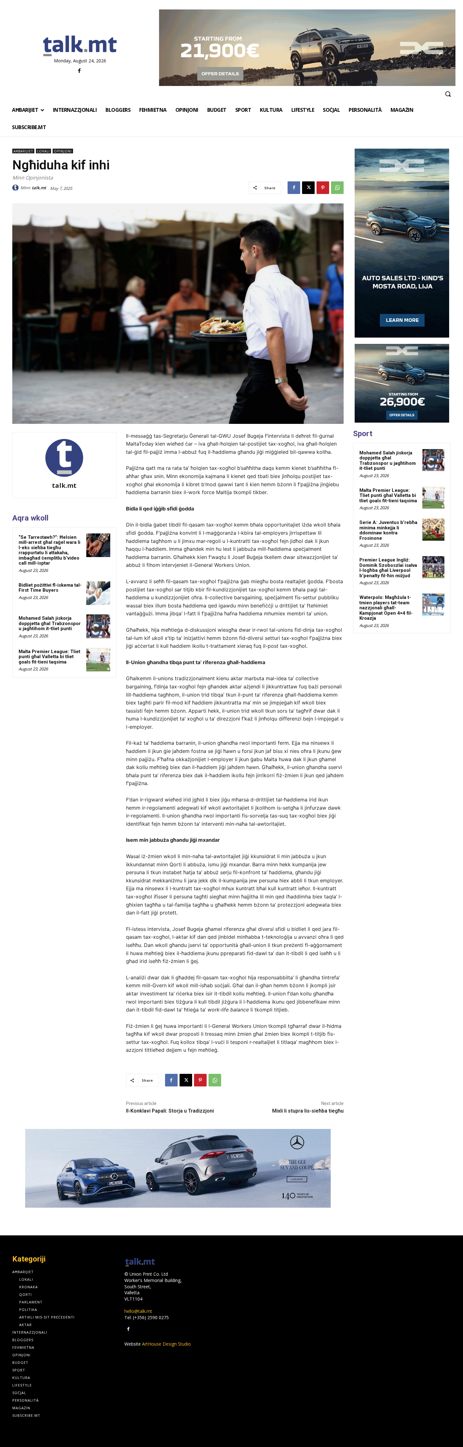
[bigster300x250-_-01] (402, 383)
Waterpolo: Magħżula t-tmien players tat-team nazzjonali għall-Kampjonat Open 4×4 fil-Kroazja (386, 608)
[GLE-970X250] (178, 1168)
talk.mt (39, 188)
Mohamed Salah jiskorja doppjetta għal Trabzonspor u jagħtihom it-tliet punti (50, 623)
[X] (308, 187)
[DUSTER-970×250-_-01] (307, 47)
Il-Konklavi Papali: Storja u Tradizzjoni (170, 1111)
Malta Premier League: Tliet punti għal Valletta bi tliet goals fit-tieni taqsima (49, 657)
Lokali (43, 151)
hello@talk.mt (138, 1311)
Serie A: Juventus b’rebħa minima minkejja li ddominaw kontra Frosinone (388, 530)
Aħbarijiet (23, 151)
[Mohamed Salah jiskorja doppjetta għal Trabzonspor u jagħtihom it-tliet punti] (98, 626)
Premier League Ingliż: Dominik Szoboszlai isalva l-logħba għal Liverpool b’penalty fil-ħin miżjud (388, 567)
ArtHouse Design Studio (166, 1344)
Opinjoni (63, 151)
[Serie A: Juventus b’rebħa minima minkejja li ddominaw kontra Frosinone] (433, 530)
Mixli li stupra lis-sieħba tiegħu (308, 1111)
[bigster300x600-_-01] (402, 243)
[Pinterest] (323, 187)
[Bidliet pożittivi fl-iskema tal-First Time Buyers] (98, 593)
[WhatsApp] (337, 187)
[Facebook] (79, 71)
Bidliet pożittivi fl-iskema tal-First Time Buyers (50, 587)
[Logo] (80, 46)
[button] (447, 93)
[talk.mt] (16, 188)
